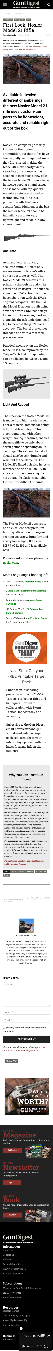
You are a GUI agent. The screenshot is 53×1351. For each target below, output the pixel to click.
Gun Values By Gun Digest (16, 1315)
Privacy (7, 1259)
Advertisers (9, 1339)
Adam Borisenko (9, 35)
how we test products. (28, 49)
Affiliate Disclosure (13, 1273)
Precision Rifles (33, 581)
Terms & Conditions (13, 1264)
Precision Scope (38, 618)
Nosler (6, 875)
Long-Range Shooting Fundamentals (27, 590)
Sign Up (12, 1183)
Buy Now (12, 1215)
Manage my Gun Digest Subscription (22, 1288)
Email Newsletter (12, 1292)
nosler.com (10, 562)
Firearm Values (11, 1310)
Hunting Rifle (41, 871)
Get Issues (12, 1150)
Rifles (28, 20)
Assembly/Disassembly (15, 1320)
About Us (8, 1250)
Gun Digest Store (11, 1325)
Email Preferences (12, 1297)
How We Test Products (14, 1268)
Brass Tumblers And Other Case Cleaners (13, 900)
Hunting (29, 871)
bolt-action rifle (17, 871)
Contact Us (8, 1254)
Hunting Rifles (19, 20)
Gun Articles (19, 13)
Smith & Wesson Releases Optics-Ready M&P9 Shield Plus (38, 898)
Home (7, 13)
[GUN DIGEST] (26, 4)
